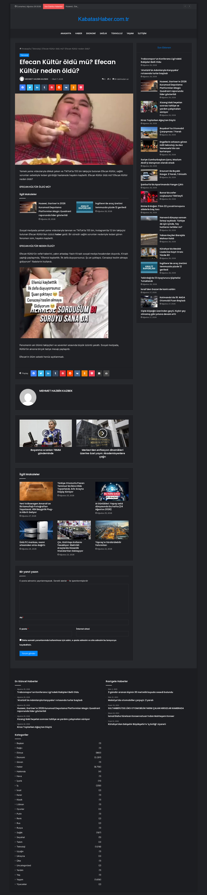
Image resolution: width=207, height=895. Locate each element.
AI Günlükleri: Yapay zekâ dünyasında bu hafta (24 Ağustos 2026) (109, 506)
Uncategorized (24, 865)
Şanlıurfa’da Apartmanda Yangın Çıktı (162, 184)
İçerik (19, 781)
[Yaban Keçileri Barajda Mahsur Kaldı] (149, 239)
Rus (18, 823)
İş (17, 785)
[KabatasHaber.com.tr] (103, 19)
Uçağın (20, 851)
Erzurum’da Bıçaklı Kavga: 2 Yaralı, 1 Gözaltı (173, 172)
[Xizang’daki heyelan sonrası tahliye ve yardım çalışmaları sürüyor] (149, 106)
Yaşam (130, 33)
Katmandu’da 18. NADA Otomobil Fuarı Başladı (172, 299)
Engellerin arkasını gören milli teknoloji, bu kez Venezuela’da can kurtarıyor (173, 146)
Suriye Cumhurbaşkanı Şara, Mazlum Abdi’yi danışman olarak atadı (161, 161)
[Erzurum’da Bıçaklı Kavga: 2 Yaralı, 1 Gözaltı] (149, 175)
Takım (19, 842)
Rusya (20, 828)
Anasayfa (66, 33)
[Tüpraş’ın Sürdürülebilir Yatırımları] (112, 530)
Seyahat (21, 837)
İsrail (19, 790)
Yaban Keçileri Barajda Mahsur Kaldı (172, 237)
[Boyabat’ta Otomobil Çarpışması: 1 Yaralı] (149, 132)
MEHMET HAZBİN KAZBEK (36, 79)
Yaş (18, 875)
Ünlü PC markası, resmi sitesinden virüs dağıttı (32, 544)
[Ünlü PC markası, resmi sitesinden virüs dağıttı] (36, 530)
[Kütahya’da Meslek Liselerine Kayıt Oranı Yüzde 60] (149, 253)
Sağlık (103, 33)
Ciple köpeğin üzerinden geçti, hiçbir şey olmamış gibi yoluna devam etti (163, 312)
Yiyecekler (22, 884)
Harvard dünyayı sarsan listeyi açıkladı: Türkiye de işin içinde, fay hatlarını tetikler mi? (173, 222)
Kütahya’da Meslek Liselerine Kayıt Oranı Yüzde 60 (171, 252)
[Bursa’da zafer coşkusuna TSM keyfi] (149, 197)
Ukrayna (21, 856)
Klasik (19, 799)
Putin (19, 814)
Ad (22, 617)
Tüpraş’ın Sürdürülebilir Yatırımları (108, 544)
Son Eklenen (164, 47)
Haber (78, 33)
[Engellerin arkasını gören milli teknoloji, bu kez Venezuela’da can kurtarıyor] (149, 146)
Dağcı (19, 748)
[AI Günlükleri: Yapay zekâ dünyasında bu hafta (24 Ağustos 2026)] (112, 491)
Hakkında (21, 771)
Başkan (20, 743)
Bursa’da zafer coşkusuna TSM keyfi (171, 194)
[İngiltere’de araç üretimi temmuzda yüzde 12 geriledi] (84, 207)
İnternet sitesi (83, 629)
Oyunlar (20, 809)
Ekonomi (91, 33)
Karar (19, 795)
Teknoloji (116, 33)
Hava (19, 776)
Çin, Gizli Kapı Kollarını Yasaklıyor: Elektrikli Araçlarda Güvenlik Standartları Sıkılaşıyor (70, 546)
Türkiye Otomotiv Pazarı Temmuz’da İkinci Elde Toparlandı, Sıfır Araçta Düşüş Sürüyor (70, 487)
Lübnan (20, 804)
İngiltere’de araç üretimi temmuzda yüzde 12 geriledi (173, 266)
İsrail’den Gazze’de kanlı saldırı (158, 289)
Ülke (19, 861)
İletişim (142, 33)
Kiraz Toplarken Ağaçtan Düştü (158, 120)
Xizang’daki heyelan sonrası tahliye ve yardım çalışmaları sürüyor (171, 107)
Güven (20, 762)
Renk (19, 818)
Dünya (20, 752)
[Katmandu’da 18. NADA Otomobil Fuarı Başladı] (149, 301)
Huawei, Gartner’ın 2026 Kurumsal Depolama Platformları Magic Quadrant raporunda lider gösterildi (112, 6)
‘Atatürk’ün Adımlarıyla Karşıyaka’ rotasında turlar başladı (160, 72)
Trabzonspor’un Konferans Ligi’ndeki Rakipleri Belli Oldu (161, 60)
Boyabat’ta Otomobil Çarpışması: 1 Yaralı (172, 130)
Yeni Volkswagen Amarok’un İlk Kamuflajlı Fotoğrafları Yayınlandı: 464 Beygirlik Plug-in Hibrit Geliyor (36, 508)
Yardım (20, 870)
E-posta (24, 629)
